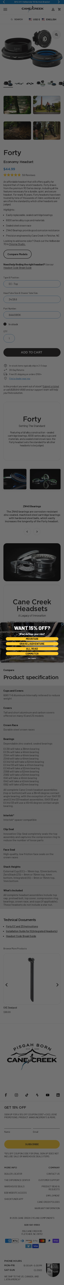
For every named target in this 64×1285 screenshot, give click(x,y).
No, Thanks (32, 658)
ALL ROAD (32, 648)
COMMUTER (32, 653)
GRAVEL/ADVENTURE (31, 643)
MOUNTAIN (32, 638)
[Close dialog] (62, 624)
